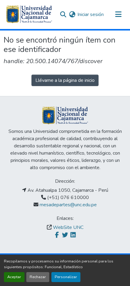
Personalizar (66, 277)
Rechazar (38, 277)
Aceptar (14, 277)
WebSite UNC (68, 227)
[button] (29, 14)
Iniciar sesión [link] (90, 14)
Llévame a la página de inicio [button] (65, 80)
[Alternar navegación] (118, 14)
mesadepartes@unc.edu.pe (68, 204)
